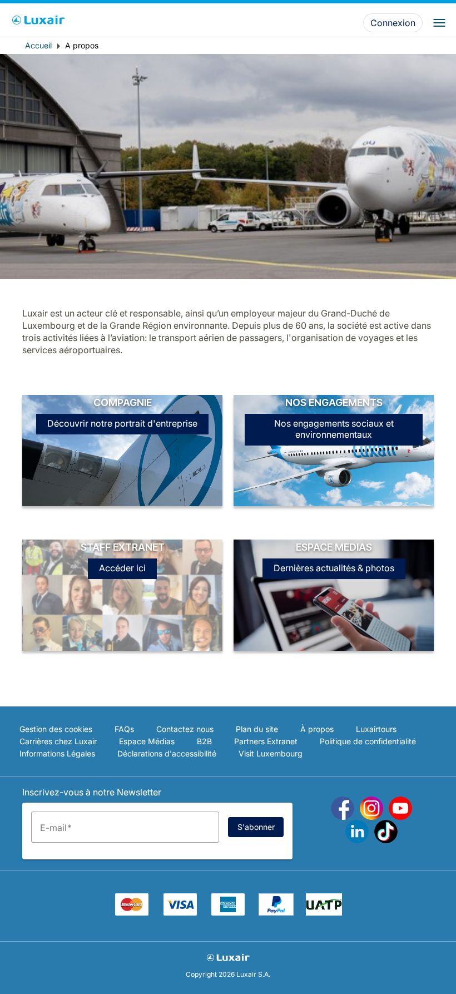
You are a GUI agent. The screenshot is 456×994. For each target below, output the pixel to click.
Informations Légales (57, 753)
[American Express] (228, 912)
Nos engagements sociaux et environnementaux (334, 429)
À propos (317, 729)
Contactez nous (185, 729)
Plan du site (257, 729)
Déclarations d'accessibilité (166, 753)
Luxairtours (376, 729)
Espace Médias (147, 741)
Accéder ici (122, 567)
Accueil (38, 45)
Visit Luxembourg (271, 753)
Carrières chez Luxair (58, 741)
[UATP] (324, 912)
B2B (204, 741)
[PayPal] (276, 912)
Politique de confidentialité (368, 741)
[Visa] (180, 912)
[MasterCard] (131, 912)
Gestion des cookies (55, 729)
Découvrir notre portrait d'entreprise (122, 423)
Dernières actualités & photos (334, 567)
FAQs (124, 729)
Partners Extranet (266, 741)
